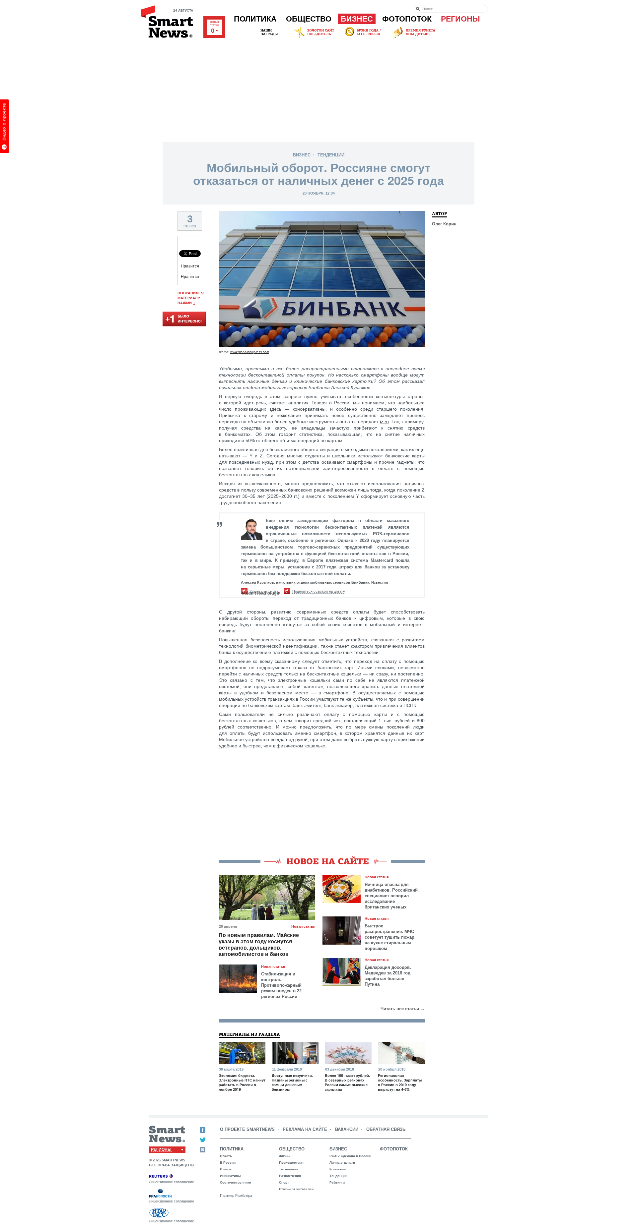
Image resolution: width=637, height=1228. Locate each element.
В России (228, 1162)
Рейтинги (337, 1182)
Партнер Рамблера (236, 1196)
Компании (337, 1169)
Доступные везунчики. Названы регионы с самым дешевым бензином (292, 1082)
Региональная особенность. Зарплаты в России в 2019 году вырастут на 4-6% (400, 1082)
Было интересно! (184, 319)
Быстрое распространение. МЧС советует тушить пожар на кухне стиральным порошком (389, 937)
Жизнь (284, 1156)
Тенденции (331, 154)
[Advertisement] (318, 89)
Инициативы (230, 1176)
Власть (226, 1156)
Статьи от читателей (296, 1189)
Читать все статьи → (403, 1008)
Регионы (460, 19)
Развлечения (290, 1176)
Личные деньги (342, 1162)
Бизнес (357, 19)
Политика (255, 19)
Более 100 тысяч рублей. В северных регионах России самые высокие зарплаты (347, 1082)
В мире (226, 1169)
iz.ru (384, 421)
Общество (308, 19)
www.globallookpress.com (249, 352)
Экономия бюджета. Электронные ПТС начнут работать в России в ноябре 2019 (242, 1082)
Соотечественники (235, 1182)
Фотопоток (407, 19)
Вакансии (346, 1129)
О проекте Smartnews (247, 1129)
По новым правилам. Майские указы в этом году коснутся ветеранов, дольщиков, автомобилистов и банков (259, 944)
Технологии (288, 1169)
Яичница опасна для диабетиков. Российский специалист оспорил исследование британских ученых (391, 895)
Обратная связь (385, 1129)
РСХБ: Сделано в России (350, 1156)
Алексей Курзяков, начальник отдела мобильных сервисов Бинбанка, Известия (314, 582)
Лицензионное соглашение (171, 1182)
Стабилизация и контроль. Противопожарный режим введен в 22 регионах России (281, 985)
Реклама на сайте (305, 1129)
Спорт (284, 1182)
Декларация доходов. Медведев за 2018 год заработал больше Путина (388, 976)
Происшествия (291, 1162)
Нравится (190, 266)
